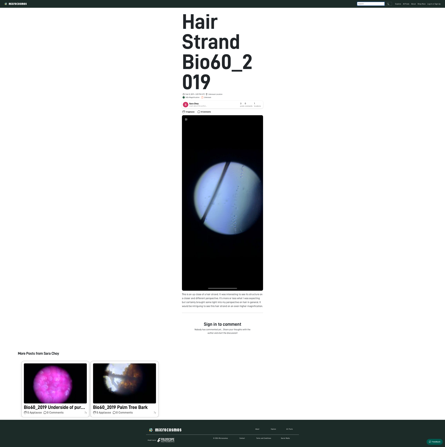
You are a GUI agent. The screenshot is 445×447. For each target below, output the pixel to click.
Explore (398, 4)
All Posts (406, 4)
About (413, 4)
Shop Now (422, 4)
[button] (55, 389)
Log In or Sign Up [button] (434, 4)
